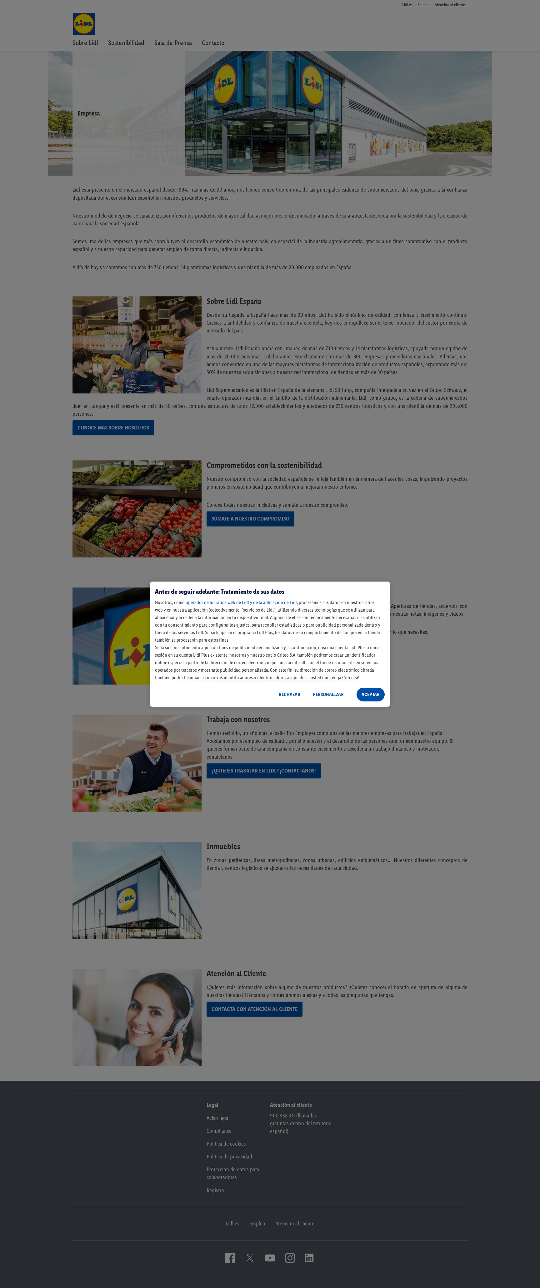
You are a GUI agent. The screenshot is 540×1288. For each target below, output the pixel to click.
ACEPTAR (371, 694)
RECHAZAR (289, 694)
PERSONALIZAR (328, 694)
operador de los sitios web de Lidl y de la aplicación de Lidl (241, 602)
